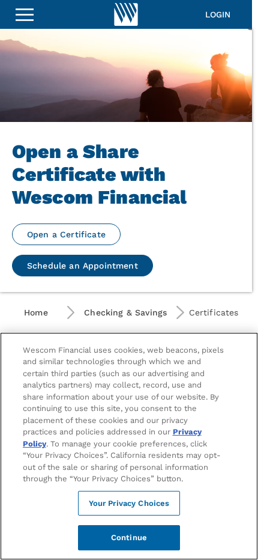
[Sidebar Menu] (24, 14)
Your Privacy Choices (129, 503)
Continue (129, 537)
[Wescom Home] (126, 14)
